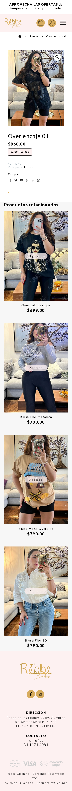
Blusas (34, 36)
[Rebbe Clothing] (13, 23)
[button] (57, 57)
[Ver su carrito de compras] (40, 23)
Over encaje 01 (57, 36)
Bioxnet (61, 782)
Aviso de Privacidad (19, 782)
